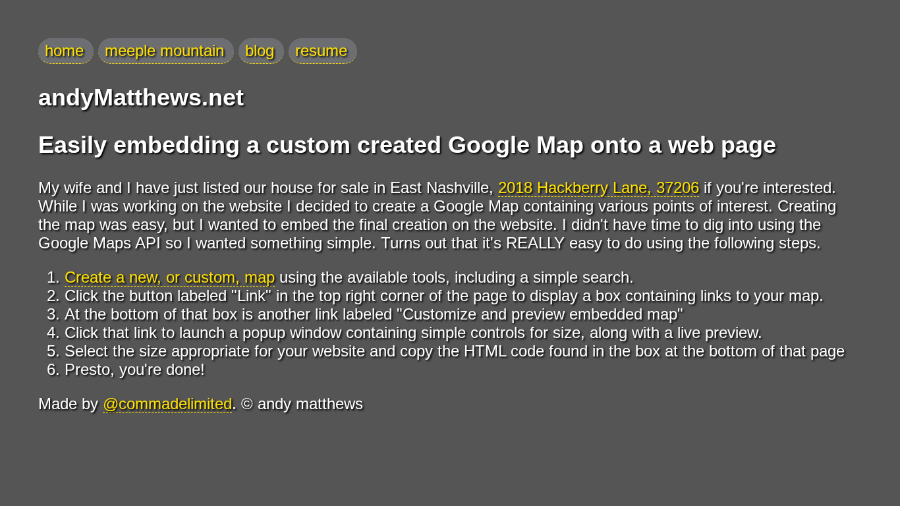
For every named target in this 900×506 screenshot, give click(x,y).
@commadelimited (167, 403)
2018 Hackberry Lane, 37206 (598, 187)
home (64, 50)
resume (321, 50)
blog (259, 50)
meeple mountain (164, 50)
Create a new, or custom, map (170, 277)
